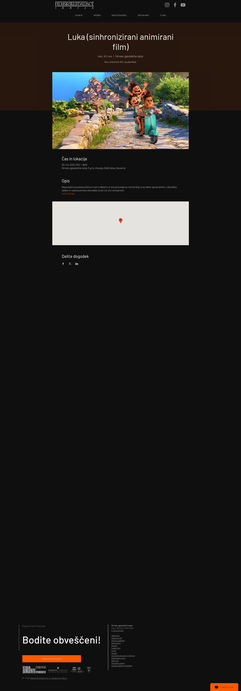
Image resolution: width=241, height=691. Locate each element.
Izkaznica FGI (116, 638)
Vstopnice (115, 635)
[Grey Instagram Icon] (167, 5)
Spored (114, 645)
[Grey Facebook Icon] (175, 5)
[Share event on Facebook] (63, 264)
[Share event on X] (70, 264)
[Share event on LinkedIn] (76, 264)
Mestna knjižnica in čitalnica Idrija (49, 678)
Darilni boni (116, 643)
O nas (113, 650)
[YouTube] (183, 5)
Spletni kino (115, 648)
